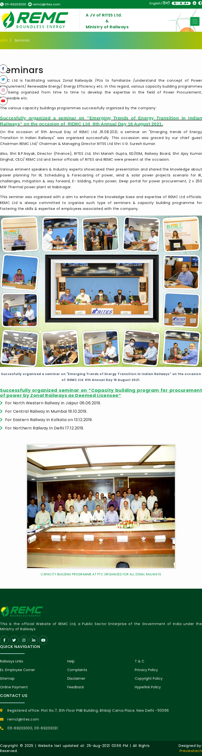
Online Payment (14, 687)
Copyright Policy (149, 678)
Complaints (77, 669)
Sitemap (7, 678)
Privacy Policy (146, 669)
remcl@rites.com (46, 4)
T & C (139, 661)
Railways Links (11, 661)
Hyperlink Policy (148, 687)
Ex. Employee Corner (17, 669)
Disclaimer (76, 678)
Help (71, 661)
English (155, 3)
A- (176, 3)
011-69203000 (15, 4)
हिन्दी (166, 3)
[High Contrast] (200, 3)
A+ (186, 3)
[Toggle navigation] (195, 21)
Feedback (75, 687)
